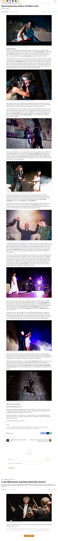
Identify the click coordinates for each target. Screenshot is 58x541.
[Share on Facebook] (47, 12)
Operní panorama (10, 3)
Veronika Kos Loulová (29, 428)
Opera (6, 3)
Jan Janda (39, 427)
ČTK (2, 489)
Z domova (19, 3)
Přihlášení (48, 459)
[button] (2, 1)
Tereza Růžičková (22, 428)
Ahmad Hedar (13, 427)
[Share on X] (48, 433)
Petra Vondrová (44, 427)
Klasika (9, 479)
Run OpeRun (8, 428)
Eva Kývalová (35, 427)
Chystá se (3, 3)
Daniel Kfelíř (19, 427)
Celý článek (29, 535)
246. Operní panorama (27, 114)
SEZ (12, 428)
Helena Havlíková (4, 11)
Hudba (6, 479)
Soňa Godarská (15, 428)
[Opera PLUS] (11, 1)
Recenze (15, 3)
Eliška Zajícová (30, 427)
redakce (4, 489)
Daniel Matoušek (24, 427)
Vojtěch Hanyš (36, 428)
